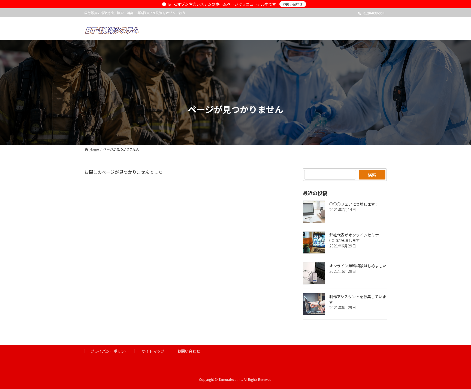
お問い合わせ (293, 4)
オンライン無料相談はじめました (358, 265)
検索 (372, 174)
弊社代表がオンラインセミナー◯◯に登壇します (356, 237)
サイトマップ (152, 351)
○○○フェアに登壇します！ (354, 204)
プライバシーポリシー (109, 351)
